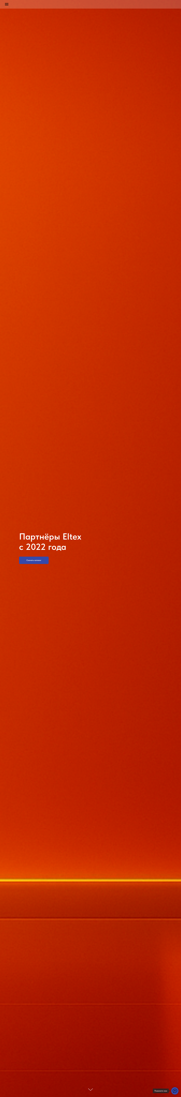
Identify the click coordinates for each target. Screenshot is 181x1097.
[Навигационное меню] (6, 4)
